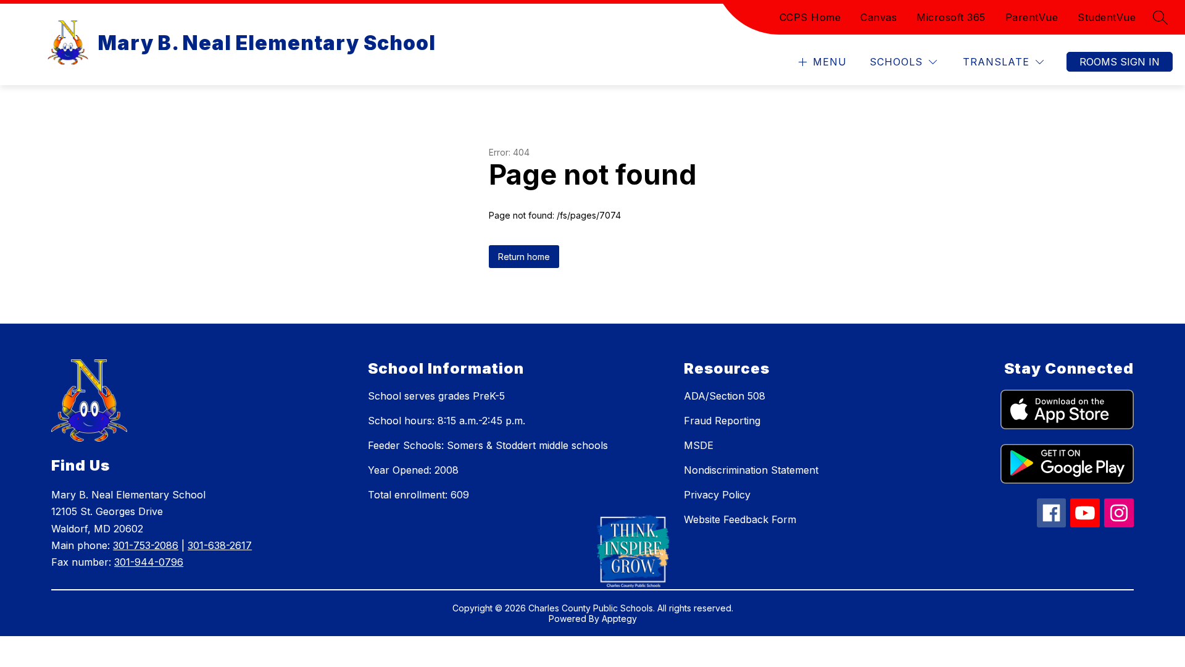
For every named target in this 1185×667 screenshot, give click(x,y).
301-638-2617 (220, 545)
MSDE (698, 445)
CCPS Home (810, 17)
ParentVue (1031, 17)
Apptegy (619, 618)
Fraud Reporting (722, 420)
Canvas (878, 17)
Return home (524, 256)
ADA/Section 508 (724, 396)
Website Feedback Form (740, 519)
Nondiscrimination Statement (751, 470)
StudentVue (1107, 17)
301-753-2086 (145, 545)
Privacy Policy (717, 495)
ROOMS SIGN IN (1119, 62)
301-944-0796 (148, 562)
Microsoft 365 (951, 17)
